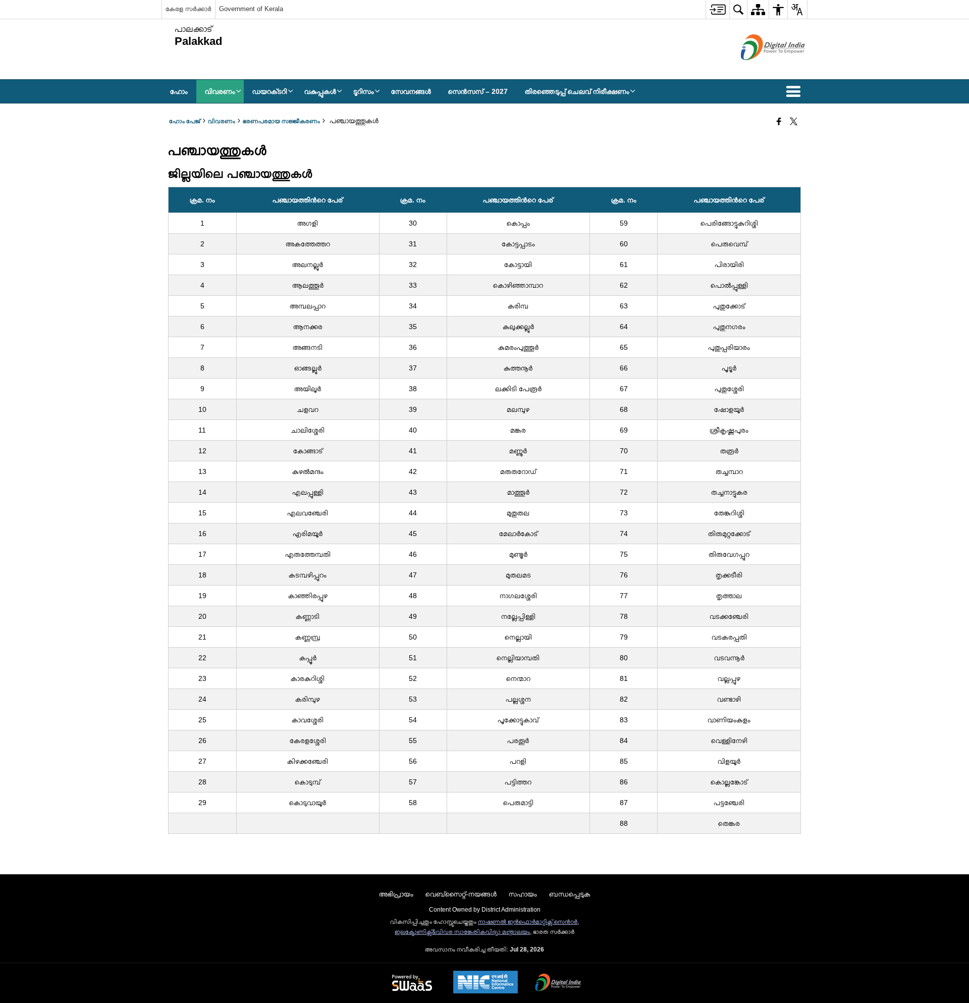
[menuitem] (717, 9)
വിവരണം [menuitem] (220, 91)
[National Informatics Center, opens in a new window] (485, 983)
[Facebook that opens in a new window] (779, 122)
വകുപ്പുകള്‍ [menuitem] (320, 91)
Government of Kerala (251, 9)
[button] (795, 91)
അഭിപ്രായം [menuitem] (396, 894)
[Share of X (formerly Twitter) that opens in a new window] (793, 122)
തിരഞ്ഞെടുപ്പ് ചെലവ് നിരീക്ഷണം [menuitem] (577, 91)
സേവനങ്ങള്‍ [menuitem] (411, 91)
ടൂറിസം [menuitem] (363, 91)
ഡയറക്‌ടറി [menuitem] (269, 91)
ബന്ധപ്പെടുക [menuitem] (569, 894)
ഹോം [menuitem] (179, 91)
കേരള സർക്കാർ (188, 9)
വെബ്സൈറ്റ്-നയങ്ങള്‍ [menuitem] (461, 894)
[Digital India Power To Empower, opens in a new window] (558, 983)
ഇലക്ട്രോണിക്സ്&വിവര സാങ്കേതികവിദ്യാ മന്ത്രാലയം (462, 931)
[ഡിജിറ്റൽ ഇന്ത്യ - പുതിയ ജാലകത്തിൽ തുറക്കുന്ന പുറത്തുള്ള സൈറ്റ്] (760, 69)
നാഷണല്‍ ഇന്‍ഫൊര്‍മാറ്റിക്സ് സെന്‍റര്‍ (527, 921)
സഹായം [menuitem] (523, 894)
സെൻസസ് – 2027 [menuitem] (478, 91)
